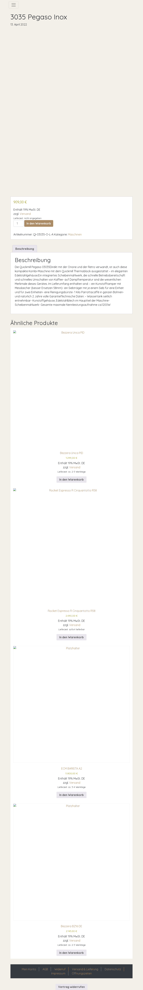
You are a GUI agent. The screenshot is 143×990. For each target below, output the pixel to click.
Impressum (58, 973)
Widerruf (60, 969)
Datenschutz (113, 969)
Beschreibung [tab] (24, 249)
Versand (25, 214)
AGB (45, 969)
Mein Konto (29, 969)
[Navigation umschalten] (13, 4)
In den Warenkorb (39, 223)
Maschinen (75, 234)
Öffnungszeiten (82, 973)
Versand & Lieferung (85, 969)
